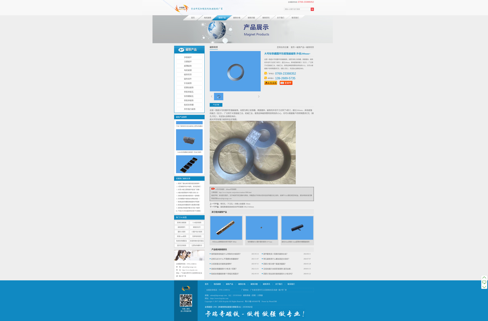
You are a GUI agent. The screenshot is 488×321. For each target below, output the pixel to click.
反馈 (484, 282)
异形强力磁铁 (189, 109)
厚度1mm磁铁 (181, 236)
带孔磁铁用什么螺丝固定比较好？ (276, 259)
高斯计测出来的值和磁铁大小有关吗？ (278, 274)
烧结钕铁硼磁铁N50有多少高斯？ (224, 269)
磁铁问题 (251, 18)
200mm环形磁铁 (231, 189)
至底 (484, 286)
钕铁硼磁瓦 (189, 96)
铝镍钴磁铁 (189, 88)
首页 (193, 18)
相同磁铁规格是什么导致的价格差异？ (226, 254)
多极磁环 (188, 57)
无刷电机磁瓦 (196, 236)
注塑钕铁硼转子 (197, 245)
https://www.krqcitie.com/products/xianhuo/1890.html (235, 192)
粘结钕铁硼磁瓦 (181, 241)
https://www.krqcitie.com (219, 298)
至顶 (484, 277)
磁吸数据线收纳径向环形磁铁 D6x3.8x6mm (237, 207)
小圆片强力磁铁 (197, 232)
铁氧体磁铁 (189, 100)
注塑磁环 (188, 62)
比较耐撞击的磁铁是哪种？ (222, 264)
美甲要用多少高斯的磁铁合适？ (275, 254)
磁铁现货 (188, 75)
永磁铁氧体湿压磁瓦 (197, 241)
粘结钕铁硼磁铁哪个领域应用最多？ (225, 274)
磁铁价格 (236, 18)
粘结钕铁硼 (189, 105)
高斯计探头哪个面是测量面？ (274, 264)
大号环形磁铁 (219, 189)
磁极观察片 (181, 227)
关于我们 (280, 18)
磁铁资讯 (266, 18)
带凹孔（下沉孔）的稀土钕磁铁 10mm (235, 204)
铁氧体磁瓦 (189, 92)
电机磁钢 (207, 18)
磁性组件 (188, 79)
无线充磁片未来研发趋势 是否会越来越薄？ (278, 269)
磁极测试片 (197, 227)
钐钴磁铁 (188, 83)
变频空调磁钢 (181, 223)
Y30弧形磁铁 (197, 223)
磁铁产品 (222, 18)
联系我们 (295, 18)
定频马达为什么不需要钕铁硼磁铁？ (225, 259)
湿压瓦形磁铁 (181, 245)
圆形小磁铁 (181, 232)
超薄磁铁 (188, 66)
